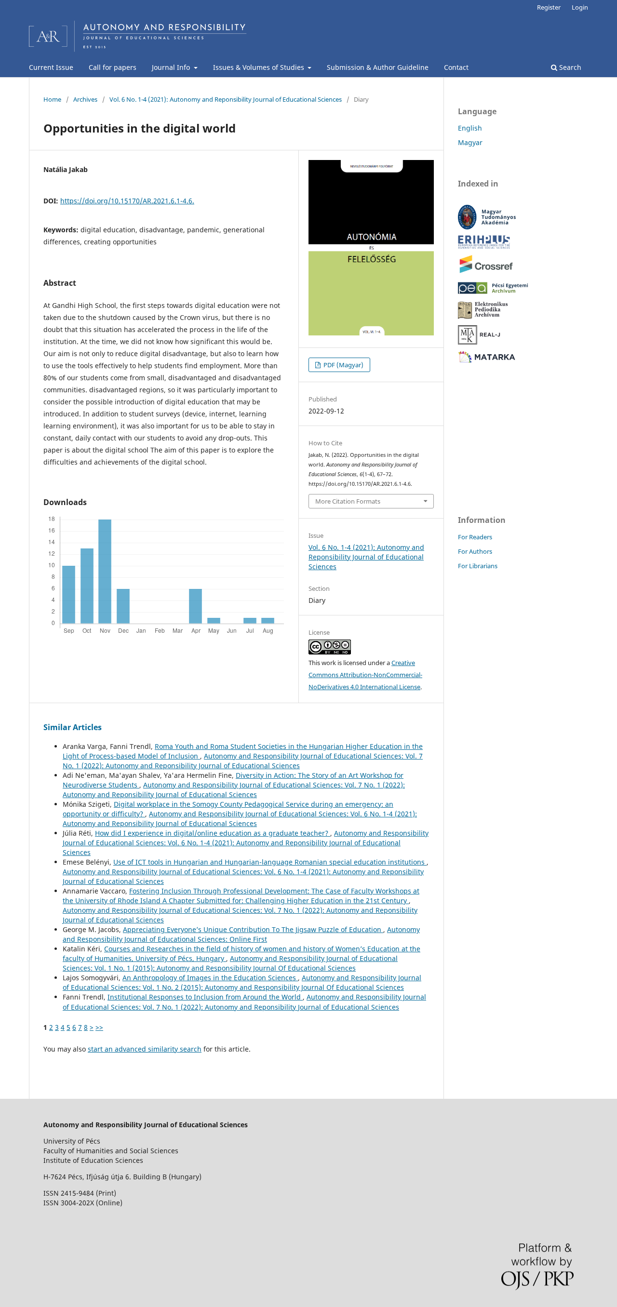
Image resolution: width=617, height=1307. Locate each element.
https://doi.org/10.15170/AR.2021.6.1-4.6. (127, 200)
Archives (85, 99)
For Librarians (477, 565)
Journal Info (172, 67)
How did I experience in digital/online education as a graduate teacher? (212, 833)
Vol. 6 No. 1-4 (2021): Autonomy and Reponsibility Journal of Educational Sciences (225, 99)
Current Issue (51, 67)
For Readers (475, 537)
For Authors (475, 551)
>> (99, 1027)
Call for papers (112, 67)
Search (569, 67)
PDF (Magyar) (342, 364)
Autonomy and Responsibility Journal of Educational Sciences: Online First (241, 934)
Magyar (470, 142)
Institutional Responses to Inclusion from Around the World (205, 996)
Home (52, 99)
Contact (456, 67)
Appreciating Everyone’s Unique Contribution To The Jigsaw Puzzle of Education (253, 929)
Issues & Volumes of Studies (259, 67)
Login (580, 7)
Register (549, 7)
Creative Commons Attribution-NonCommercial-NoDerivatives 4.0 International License (365, 674)
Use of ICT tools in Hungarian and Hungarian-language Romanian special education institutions (270, 862)
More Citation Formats (347, 501)
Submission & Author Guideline (378, 67)
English (470, 128)
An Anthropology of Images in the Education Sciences (210, 977)
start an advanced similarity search (144, 1049)
